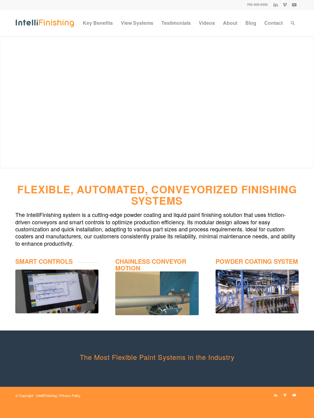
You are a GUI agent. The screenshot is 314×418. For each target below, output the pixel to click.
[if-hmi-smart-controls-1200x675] (56, 291)
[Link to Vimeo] (284, 4)
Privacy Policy (70, 395)
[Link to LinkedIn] (275, 4)
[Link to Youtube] (294, 4)
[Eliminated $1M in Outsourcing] (257, 291)
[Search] (293, 22)
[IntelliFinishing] (44, 22)
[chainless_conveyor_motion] (156, 293)
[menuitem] (98, 22)
